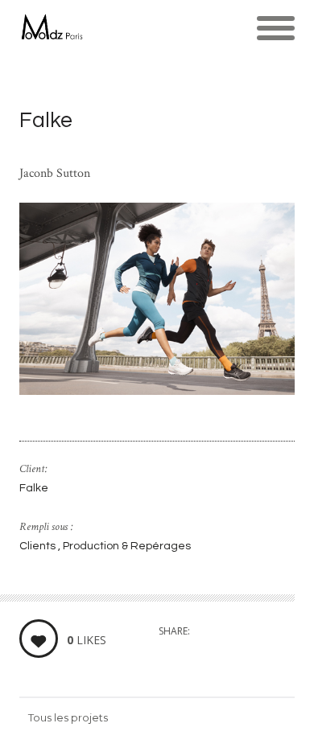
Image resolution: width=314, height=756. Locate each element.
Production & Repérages (127, 546)
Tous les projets (68, 717)
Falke (33, 488)
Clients (38, 546)
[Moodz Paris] (51, 28)
